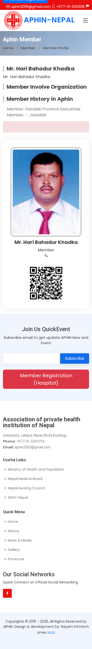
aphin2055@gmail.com (31, 6)
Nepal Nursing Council (26, 488)
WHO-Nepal (18, 497)
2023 (51, 632)
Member (28, 48)
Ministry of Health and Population (36, 469)
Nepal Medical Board (25, 478)
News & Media (20, 540)
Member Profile (56, 48)
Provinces (16, 559)
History (13, 531)
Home (8, 48)
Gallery (14, 549)
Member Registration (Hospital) (46, 379)
